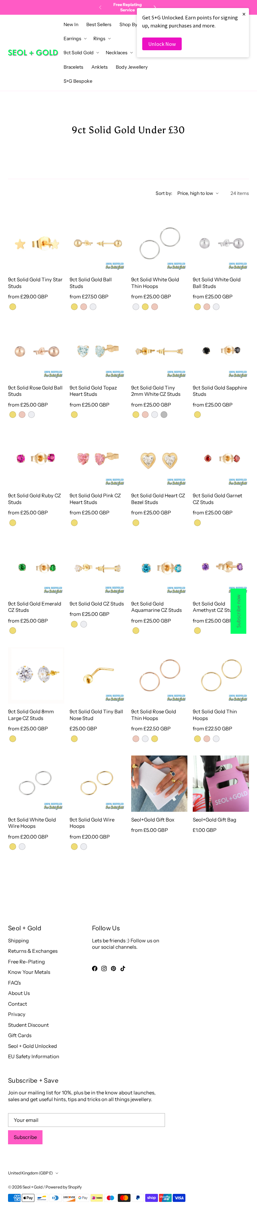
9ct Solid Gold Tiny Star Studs (35, 282)
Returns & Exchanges (33, 951)
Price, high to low (195, 193)
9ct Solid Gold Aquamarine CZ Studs (156, 607)
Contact (17, 1004)
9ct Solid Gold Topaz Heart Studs (93, 391)
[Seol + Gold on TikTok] (122, 968)
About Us (19, 993)
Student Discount (28, 1025)
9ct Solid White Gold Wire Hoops (32, 823)
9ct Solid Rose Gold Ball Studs (35, 391)
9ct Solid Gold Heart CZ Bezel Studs (158, 498)
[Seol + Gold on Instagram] (104, 968)
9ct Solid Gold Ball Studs (91, 282)
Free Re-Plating (26, 961)
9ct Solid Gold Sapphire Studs (220, 391)
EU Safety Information (33, 1056)
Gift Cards (19, 1035)
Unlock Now (162, 44)
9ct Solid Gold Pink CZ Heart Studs (95, 498)
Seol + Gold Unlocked (32, 1046)
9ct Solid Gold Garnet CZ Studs (217, 498)
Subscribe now (238, 611)
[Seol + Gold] (33, 53)
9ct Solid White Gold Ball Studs (217, 282)
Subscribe (25, 1137)
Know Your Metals (29, 972)
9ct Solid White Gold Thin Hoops (155, 282)
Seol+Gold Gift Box (152, 819)
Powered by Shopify (64, 1187)
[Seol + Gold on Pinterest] (113, 968)
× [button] (244, 14)
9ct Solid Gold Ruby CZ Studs (34, 498)
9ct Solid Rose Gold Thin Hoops (153, 714)
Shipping (18, 940)
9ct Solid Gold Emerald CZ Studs (34, 607)
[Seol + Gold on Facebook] (94, 968)
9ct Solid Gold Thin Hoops (215, 714)
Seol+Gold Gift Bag (214, 819)
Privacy (16, 1014)
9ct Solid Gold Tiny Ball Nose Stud (96, 714)
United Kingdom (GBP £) (30, 1172)
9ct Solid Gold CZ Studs (97, 603)
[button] (130, 24)
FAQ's (14, 983)
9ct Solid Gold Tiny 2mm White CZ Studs (155, 391)
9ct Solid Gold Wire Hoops (92, 823)
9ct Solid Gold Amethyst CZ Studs (215, 607)
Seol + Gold (32, 1187)
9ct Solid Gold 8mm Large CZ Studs (31, 714)
